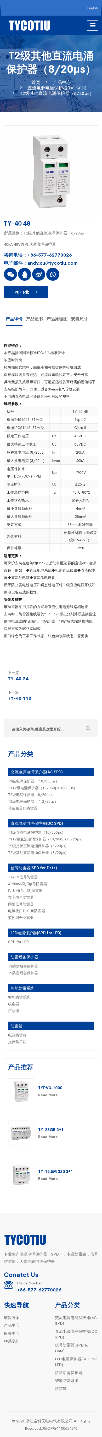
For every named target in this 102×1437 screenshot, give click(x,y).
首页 (35, 82)
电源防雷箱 (17, 1034)
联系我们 (12, 1341)
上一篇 (13, 672)
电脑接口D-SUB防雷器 (26, 910)
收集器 (13, 1003)
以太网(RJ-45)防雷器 (25, 890)
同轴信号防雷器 (21, 903)
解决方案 (12, 1317)
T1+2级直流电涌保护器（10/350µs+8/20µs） (46, 838)
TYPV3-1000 (50, 1087)
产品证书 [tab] (34, 318)
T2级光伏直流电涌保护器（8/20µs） (38, 845)
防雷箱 (16, 1025)
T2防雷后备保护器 (23, 972)
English (92, 7)
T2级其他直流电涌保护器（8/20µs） (57, 93)
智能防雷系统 (22, 988)
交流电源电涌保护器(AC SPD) (37, 771)
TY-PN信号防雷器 (23, 876)
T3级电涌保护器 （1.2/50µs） (33, 801)
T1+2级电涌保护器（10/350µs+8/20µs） (42, 787)
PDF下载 (22, 292)
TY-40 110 (19, 697)
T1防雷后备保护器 (23, 966)
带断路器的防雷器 (22, 808)
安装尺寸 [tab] (79, 318)
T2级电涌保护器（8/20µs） (31, 794)
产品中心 (62, 82)
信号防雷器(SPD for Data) (34, 867)
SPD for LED (18, 941)
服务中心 (12, 1333)
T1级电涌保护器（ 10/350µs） (33, 780)
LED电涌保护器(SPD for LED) (36, 932)
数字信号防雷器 (21, 897)
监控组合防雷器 (21, 917)
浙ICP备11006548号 (59, 1428)
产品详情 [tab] (14, 318)
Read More (48, 1094)
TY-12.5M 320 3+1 (55, 1171)
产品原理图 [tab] (57, 318)
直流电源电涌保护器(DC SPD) (56, 88)
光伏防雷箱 (17, 1041)
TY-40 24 (18, 678)
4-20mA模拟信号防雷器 (27, 883)
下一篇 (13, 692)
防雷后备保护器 (24, 956)
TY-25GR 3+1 (51, 1129)
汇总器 (13, 1010)
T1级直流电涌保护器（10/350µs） (36, 832)
